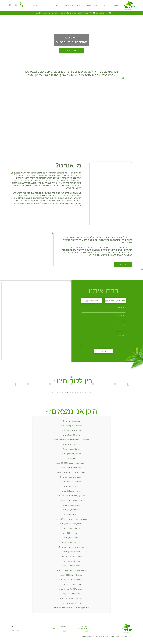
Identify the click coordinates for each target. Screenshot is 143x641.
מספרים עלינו (53, 5)
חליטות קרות (92, 5)
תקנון (86, 631)
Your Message (120, 332)
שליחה (103, 351)
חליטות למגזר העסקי (72, 5)
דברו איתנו (37, 5)
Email (124, 321)
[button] (129, 383)
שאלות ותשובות (83, 628)
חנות (105, 5)
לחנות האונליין (71, 51)
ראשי (116, 5)
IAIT (130, 636)
